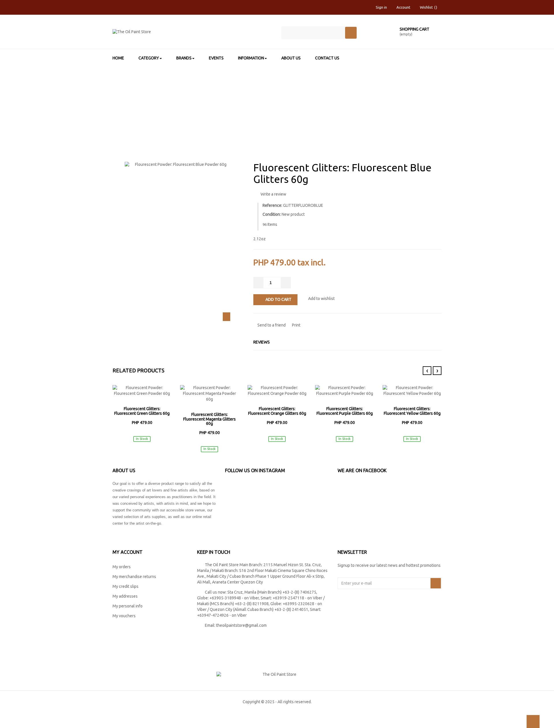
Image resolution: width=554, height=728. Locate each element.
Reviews (261, 342)
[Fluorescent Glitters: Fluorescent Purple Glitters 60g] (344, 391)
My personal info (128, 606)
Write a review (273, 194)
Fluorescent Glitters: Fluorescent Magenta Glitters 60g (209, 419)
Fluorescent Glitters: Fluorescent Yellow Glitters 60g (412, 411)
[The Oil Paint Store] (193, 34)
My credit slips (125, 586)
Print (295, 325)
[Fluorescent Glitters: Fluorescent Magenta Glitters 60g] (209, 393)
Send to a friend (271, 325)
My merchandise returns (134, 576)
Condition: (272, 214)
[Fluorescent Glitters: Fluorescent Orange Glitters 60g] (277, 391)
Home (148, 102)
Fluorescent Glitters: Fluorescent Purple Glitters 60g (345, 411)
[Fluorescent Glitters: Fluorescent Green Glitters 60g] (142, 391)
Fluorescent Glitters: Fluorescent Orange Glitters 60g (277, 411)
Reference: (272, 205)
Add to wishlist (321, 298)
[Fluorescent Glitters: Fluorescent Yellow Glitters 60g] (412, 391)
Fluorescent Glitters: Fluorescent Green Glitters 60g (142, 411)
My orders (122, 566)
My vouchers (124, 615)
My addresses (125, 596)
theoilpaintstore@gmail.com (241, 625)
